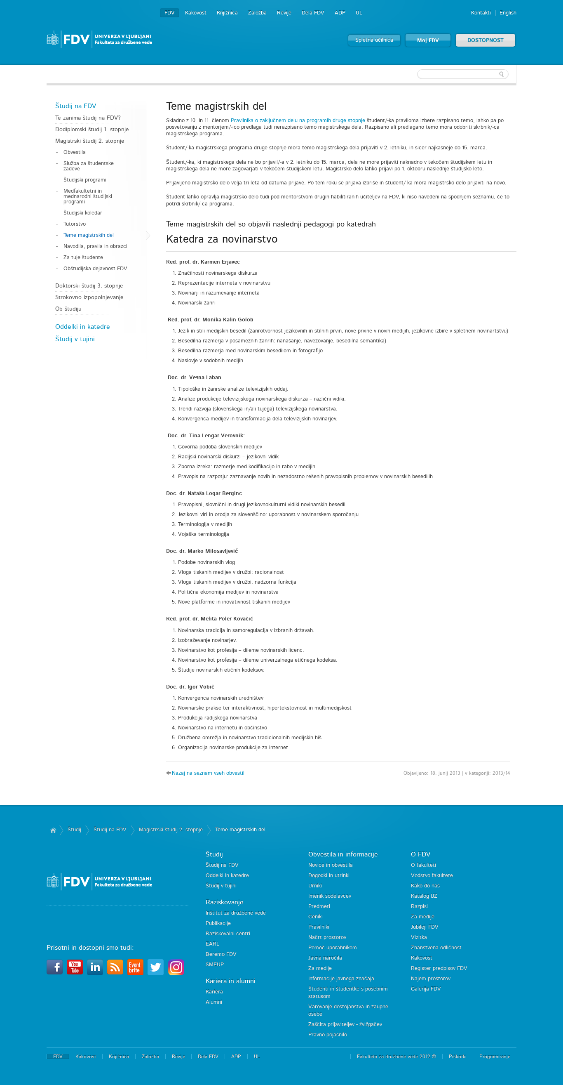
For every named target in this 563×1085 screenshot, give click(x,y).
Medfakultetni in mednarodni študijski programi (87, 197)
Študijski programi (84, 180)
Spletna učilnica (374, 40)
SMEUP (215, 964)
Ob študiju (68, 309)
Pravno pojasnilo (327, 1035)
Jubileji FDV (425, 927)
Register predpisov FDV (439, 968)
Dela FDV (313, 13)
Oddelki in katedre (82, 326)
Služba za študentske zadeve (88, 166)
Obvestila (74, 152)
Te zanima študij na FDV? (88, 118)
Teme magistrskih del (88, 235)
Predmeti (319, 906)
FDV (169, 13)
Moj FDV (428, 40)
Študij (74, 830)
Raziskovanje (225, 902)
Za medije (320, 968)
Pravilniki (318, 927)
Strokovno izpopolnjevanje (89, 297)
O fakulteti (423, 865)
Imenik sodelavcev (329, 896)
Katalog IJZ (424, 896)
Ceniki (315, 917)
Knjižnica (227, 13)
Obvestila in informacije (343, 854)
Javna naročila (325, 958)
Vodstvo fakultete (432, 875)
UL (359, 13)
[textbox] (463, 74)
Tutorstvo (74, 224)
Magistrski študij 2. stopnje (89, 141)
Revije (284, 13)
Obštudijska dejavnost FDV (95, 268)
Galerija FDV (426, 989)
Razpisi (419, 906)
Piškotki (458, 1056)
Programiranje (494, 1056)
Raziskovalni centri (228, 933)
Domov (53, 830)
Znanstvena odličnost (436, 948)
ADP (340, 13)
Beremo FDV (221, 954)
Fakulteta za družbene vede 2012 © (396, 1056)
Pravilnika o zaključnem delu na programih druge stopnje (298, 120)
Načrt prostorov (327, 937)
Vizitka (419, 937)
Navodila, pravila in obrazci (95, 246)
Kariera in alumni (231, 981)
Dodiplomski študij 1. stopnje (92, 129)
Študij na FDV (75, 106)
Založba (257, 13)
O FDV (420, 854)
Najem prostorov (430, 978)
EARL (212, 944)
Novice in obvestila (330, 865)
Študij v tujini (75, 339)
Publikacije (218, 923)
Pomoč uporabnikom (332, 948)
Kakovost (195, 13)
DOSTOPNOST (485, 40)
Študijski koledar (82, 213)
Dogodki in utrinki (329, 875)
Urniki (315, 886)
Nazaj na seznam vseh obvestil (208, 773)
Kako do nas (425, 886)
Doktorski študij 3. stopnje (89, 286)
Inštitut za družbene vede (236, 913)
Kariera (214, 992)
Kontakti (481, 13)
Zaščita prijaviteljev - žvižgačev (345, 1024)
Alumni (214, 1002)
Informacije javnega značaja (341, 978)
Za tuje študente (83, 257)
